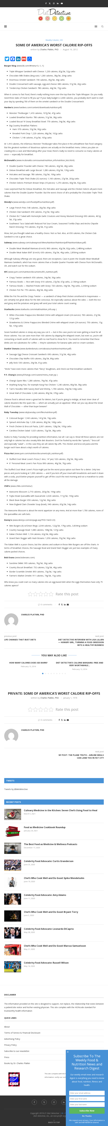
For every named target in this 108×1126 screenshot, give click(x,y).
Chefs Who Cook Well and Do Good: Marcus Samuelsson (55, 945)
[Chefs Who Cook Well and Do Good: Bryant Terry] (12, 916)
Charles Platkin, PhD (49, 49)
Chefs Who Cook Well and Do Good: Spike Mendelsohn (54, 878)
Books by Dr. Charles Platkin (17, 1063)
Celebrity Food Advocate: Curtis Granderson (48, 861)
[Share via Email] (68, 604)
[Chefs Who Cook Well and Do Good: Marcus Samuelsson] (12, 949)
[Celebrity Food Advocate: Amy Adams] (12, 899)
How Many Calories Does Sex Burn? (28, 662)
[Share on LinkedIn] (65, 604)
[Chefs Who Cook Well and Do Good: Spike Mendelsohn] (12, 882)
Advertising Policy (12, 1039)
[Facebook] (45, 3)
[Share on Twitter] (62, 604)
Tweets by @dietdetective (16, 789)
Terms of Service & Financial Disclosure (22, 1032)
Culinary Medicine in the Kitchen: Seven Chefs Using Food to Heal (60, 810)
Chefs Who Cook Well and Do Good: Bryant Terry (51, 911)
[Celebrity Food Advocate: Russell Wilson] (12, 966)
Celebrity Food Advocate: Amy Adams (45, 895)
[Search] (102, 26)
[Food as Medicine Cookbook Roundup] (12, 831)
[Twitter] (50, 3)
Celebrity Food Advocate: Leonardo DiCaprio (49, 928)
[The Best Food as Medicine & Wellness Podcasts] (12, 848)
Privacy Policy (10, 1045)
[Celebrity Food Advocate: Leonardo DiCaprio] (12, 933)
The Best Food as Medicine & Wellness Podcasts (50, 844)
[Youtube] (62, 3)
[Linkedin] (57, 3)
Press (6, 1057)
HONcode (79, 1007)
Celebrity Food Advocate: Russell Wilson (46, 962)
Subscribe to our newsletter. (17, 1051)
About (7, 1026)
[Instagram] (54, 3)
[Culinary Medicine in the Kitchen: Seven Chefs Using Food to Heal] (12, 814)
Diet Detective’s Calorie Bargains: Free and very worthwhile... (79, 664)
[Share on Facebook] (59, 604)
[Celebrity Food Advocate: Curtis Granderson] (12, 865)
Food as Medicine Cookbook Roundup (45, 827)
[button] (8, 667)
